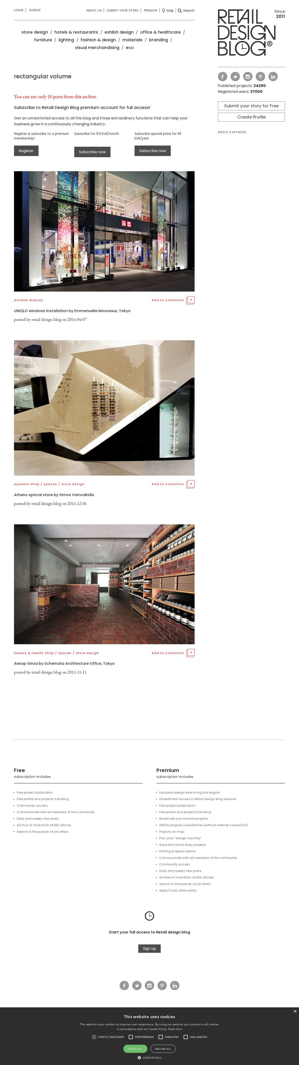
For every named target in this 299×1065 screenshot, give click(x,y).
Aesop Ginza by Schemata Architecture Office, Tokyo (64, 663)
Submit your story (123, 10)
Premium (150, 10)
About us (94, 10)
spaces (50, 484)
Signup (35, 10)
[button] (94, 1037)
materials (132, 40)
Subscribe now (92, 152)
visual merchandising (97, 47)
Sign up (149, 948)
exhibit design (119, 32)
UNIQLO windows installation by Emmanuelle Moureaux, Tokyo (72, 310)
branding (158, 40)
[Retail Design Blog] (251, 33)
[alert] (149, 1036)
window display (28, 300)
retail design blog (46, 319)
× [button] (295, 1011)
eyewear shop (26, 484)
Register (26, 150)
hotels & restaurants (76, 32)
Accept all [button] (135, 1049)
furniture (43, 40)
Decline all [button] (163, 1049)
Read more (175, 1029)
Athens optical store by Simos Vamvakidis (54, 495)
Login (18, 10)
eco (130, 47)
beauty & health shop (34, 653)
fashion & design (98, 40)
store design (34, 32)
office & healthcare (160, 32)
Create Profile (251, 117)
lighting (66, 40)
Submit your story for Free (251, 106)
